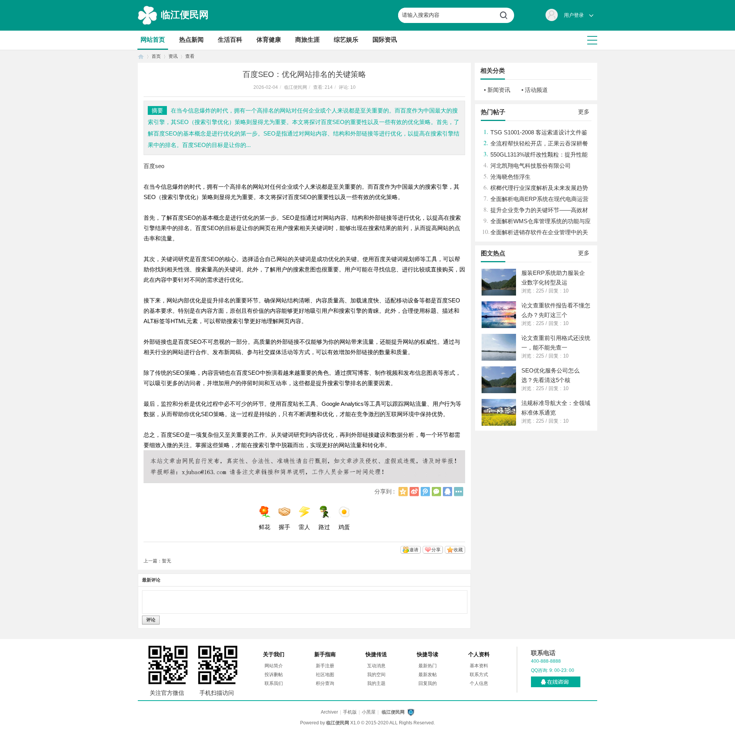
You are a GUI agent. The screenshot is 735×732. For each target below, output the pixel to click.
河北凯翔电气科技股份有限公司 (530, 165)
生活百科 (230, 39)
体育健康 (268, 39)
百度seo (154, 166)
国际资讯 (384, 39)
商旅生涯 (307, 39)
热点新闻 (191, 39)
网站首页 (152, 39)
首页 (141, 56)
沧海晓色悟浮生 (510, 176)
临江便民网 (185, 14)
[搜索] (506, 15)
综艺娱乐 (346, 39)
